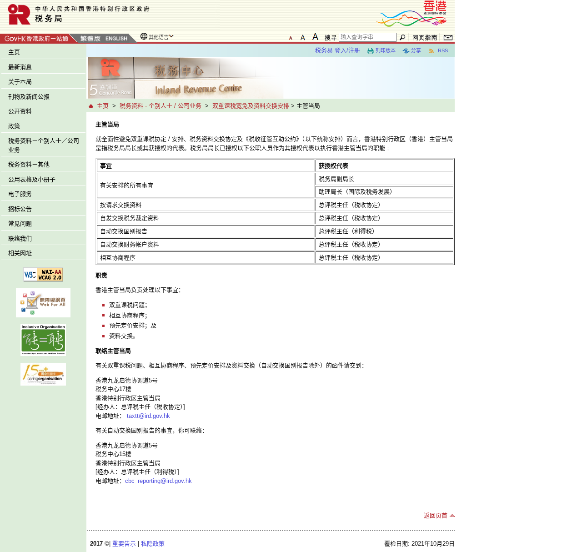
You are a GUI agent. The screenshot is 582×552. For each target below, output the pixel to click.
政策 (14, 126)
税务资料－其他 (29, 164)
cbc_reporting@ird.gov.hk (158, 480)
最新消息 (20, 67)
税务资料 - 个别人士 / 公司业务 (160, 105)
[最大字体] (315, 36)
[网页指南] (425, 37)
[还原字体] (290, 36)
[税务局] (110, 14)
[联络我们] (448, 37)
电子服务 (20, 194)
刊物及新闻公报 (29, 96)
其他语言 (159, 37)
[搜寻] (329, 37)
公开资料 (20, 111)
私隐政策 (153, 543)
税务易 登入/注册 (337, 50)
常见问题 (20, 223)
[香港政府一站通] (39, 37)
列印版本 (386, 50)
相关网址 (20, 253)
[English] (116, 38)
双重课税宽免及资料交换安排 (250, 105)
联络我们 (20, 238)
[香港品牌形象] (411, 13)
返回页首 (435, 515)
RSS (442, 50)
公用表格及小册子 (31, 179)
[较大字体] (302, 36)
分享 (416, 50)
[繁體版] (90, 38)
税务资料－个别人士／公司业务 (43, 145)
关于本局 (20, 81)
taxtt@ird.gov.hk (148, 415)
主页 (14, 52)
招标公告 (20, 209)
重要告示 (124, 543)
